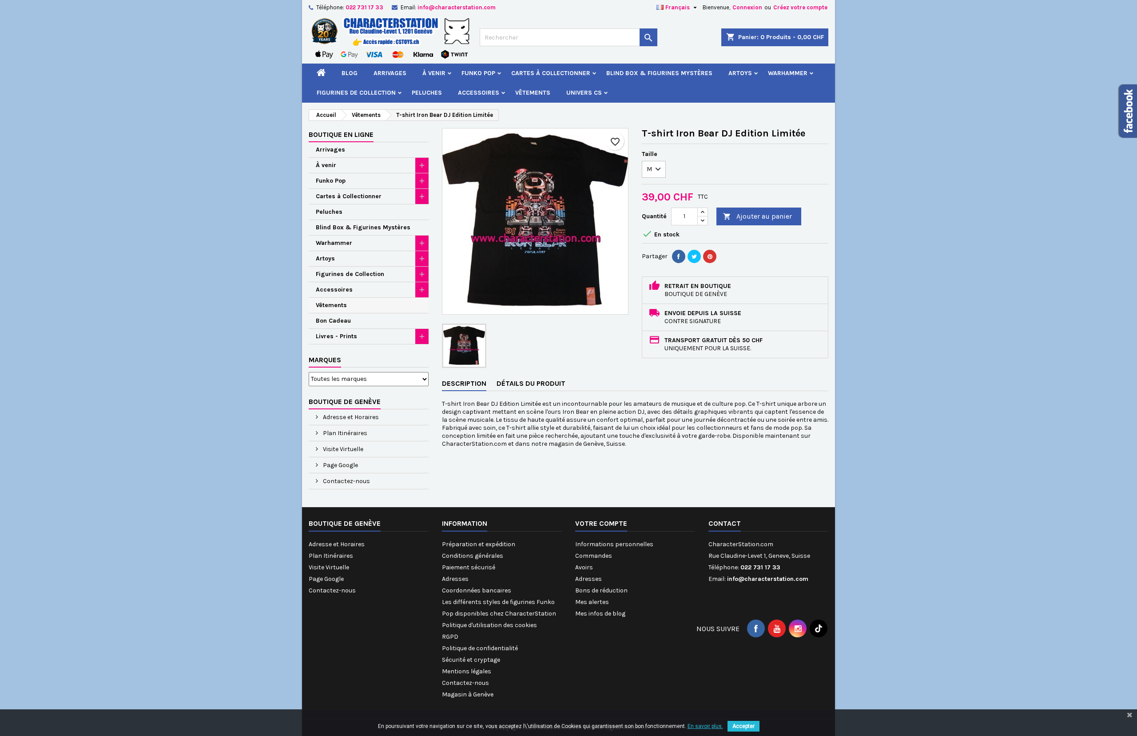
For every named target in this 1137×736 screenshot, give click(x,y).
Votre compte (601, 523)
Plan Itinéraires (344, 433)
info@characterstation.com (456, 7)
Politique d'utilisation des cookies (489, 625)
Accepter (743, 726)
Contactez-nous (346, 481)
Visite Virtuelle (342, 449)
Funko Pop (478, 73)
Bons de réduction (601, 590)
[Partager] (678, 256)
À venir (433, 73)
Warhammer (787, 73)
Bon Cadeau (333, 320)
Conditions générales (472, 556)
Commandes (593, 556)
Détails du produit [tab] (531, 383)
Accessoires (478, 92)
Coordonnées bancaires (476, 590)
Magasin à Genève (467, 694)
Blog (350, 73)
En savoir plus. (705, 726)
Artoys (740, 73)
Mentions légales (466, 671)
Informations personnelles (614, 544)
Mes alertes (592, 602)
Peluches (427, 92)
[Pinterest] (709, 256)
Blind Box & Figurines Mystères (659, 73)
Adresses (455, 579)
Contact (724, 523)
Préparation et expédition (478, 544)
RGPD (450, 636)
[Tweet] (694, 256)
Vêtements (532, 92)
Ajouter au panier (757, 216)
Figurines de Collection (356, 92)
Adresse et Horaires (350, 417)
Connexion (747, 7)
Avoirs (584, 567)
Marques (325, 360)
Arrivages (390, 73)
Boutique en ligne (341, 134)
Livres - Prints (336, 336)
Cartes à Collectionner (550, 73)
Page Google (340, 465)
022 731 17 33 (364, 7)
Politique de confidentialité (480, 648)
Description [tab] (464, 383)
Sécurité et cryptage (471, 660)
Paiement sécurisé (468, 567)
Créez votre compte (800, 7)
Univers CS (584, 92)
